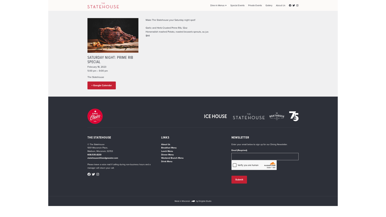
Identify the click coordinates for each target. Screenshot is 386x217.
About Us (280, 5)
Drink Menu (166, 161)
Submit (239, 179)
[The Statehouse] (103, 5)
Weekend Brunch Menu (172, 158)
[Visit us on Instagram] (297, 5)
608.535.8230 (94, 154)
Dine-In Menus (217, 5)
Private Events (255, 5)
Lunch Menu (167, 151)
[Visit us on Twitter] (294, 5)
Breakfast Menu (169, 147)
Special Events (237, 5)
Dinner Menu (167, 154)
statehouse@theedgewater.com (102, 158)
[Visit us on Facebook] (290, 5)
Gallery (269, 5)
